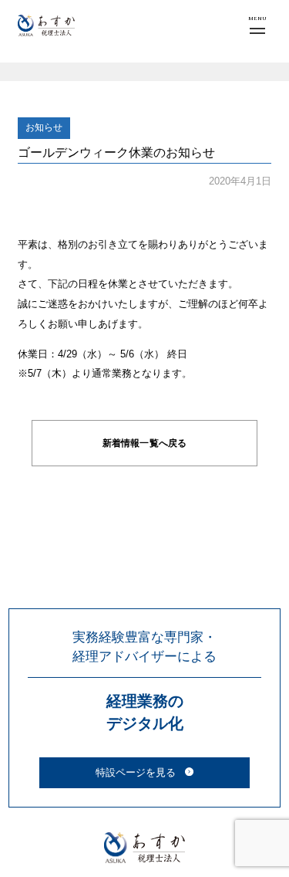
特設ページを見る (136, 772)
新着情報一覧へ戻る (144, 443)
